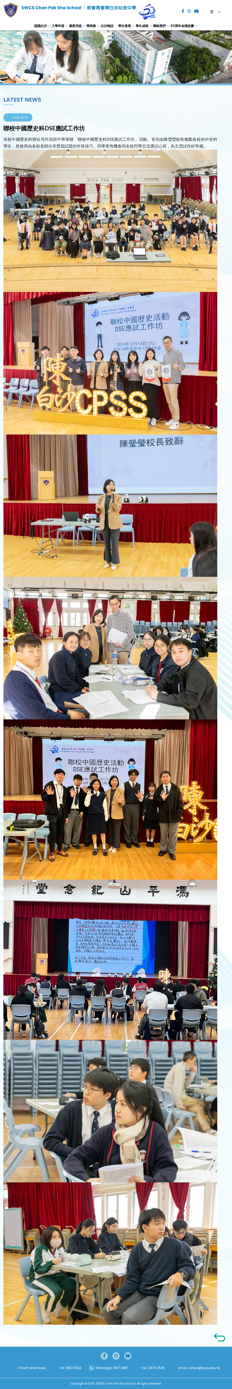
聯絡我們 (159, 26)
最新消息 (75, 26)
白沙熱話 (107, 26)
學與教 (91, 26)
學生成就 (142, 26)
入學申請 (58, 26)
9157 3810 (120, 1368)
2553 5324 (73, 1368)
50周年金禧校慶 (182, 26)
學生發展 (124, 26)
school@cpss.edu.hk (204, 1368)
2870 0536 (156, 1368)
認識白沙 (40, 26)
